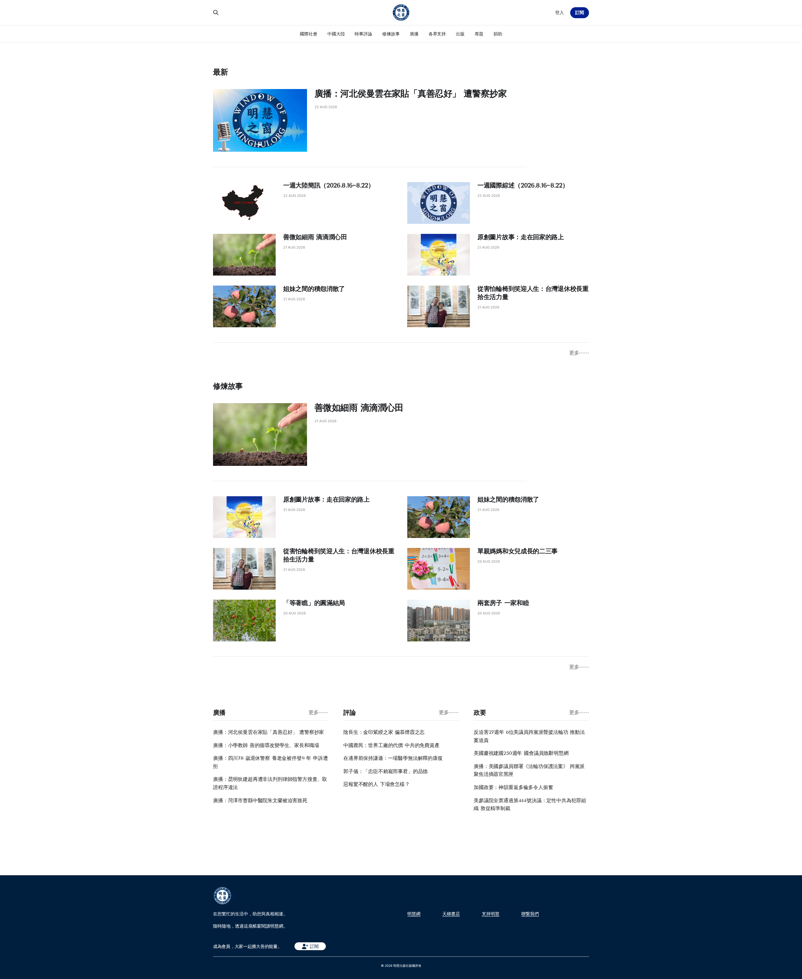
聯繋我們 (530, 913)
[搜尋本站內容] (216, 12)
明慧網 (413, 913)
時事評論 (363, 33)
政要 (480, 712)
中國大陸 (336, 33)
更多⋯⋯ (579, 353)
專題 (479, 33)
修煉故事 (391, 33)
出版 (460, 33)
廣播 (414, 33)
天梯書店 (451, 913)
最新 (220, 71)
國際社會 (308, 33)
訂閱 (579, 12)
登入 (559, 12)
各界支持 (437, 33)
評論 (349, 712)
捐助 (497, 33)
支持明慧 (490, 913)
